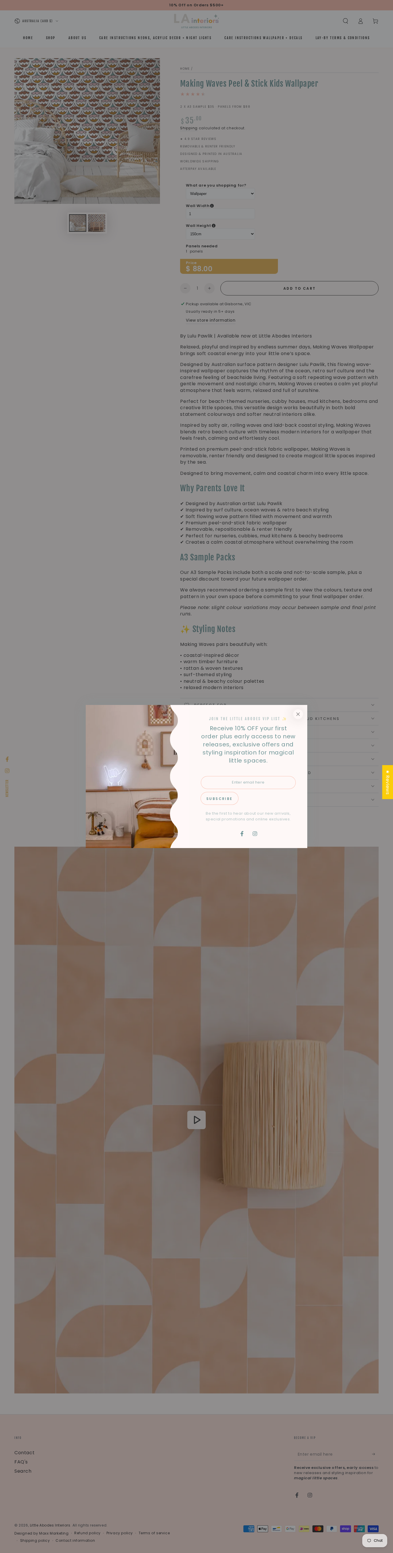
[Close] (298, 714)
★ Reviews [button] (387, 781)
